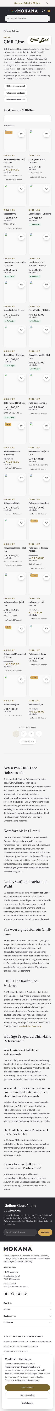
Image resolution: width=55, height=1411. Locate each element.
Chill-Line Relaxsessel (15, 86)
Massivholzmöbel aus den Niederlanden (21, 1346)
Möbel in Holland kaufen (40, 1341)
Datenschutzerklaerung (29, 1380)
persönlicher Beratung (30, 1026)
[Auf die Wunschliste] (21, 134)
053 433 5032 (10, 1267)
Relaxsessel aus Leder (15, 93)
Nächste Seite (27, 741)
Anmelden (45, 1232)
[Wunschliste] (43, 11)
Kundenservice (10, 1316)
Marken (7, 31)
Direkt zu (8, 1303)
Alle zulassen (27, 1387)
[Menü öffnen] (7, 11)
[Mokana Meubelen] (28, 11)
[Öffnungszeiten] (50, 3)
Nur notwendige (27, 1395)
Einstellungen (27, 1403)
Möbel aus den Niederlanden (16, 1341)
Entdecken (8, 1322)
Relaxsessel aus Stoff (15, 99)
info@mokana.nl (11, 1272)
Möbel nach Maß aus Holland (16, 1351)
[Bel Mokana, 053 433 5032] (47, 3)
